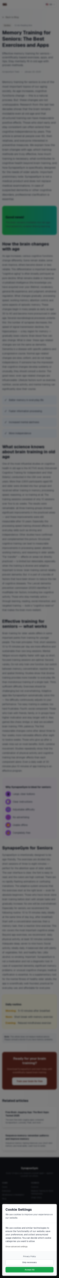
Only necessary (29, 1262)
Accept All (29, 1269)
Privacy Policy (29, 1256)
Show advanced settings (16, 1246)
